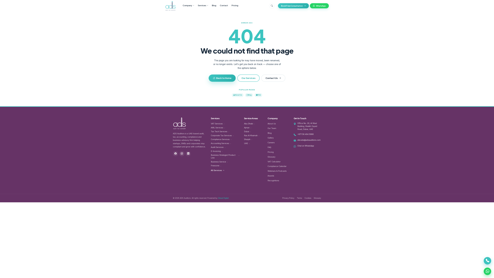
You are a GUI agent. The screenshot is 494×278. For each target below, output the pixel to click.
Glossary (271, 157)
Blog (214, 5)
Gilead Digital (223, 198)
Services (202, 5)
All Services (216, 170)
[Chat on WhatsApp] (487, 270)
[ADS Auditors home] (170, 6)
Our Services (248, 78)
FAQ (259, 95)
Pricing (235, 5)
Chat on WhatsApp (305, 146)
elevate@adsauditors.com (309, 140)
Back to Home (223, 78)
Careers (271, 142)
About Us (238, 95)
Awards (271, 176)
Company (187, 5)
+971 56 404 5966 (305, 134)
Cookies (308, 198)
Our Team (272, 128)
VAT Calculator (274, 161)
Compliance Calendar (277, 166)
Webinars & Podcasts (277, 171)
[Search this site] (272, 5)
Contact (224, 5)
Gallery (271, 138)
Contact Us (272, 78)
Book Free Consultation (292, 6)
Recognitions (273, 180)
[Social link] (175, 153)
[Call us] (487, 262)
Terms (299, 198)
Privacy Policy (288, 198)
